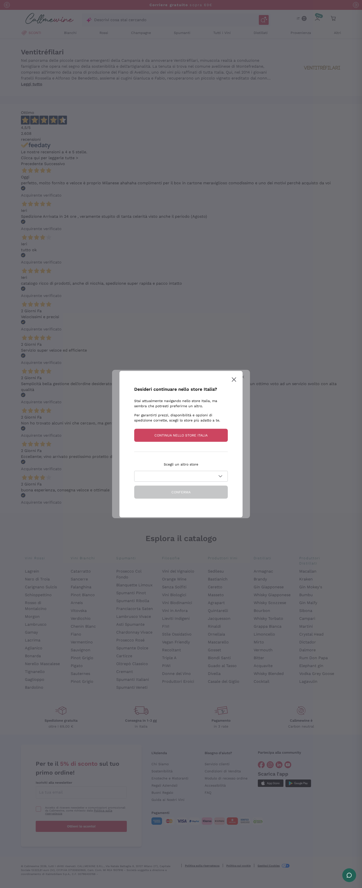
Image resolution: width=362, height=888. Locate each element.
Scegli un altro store (181, 464)
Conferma (181, 492)
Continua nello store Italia (181, 435)
